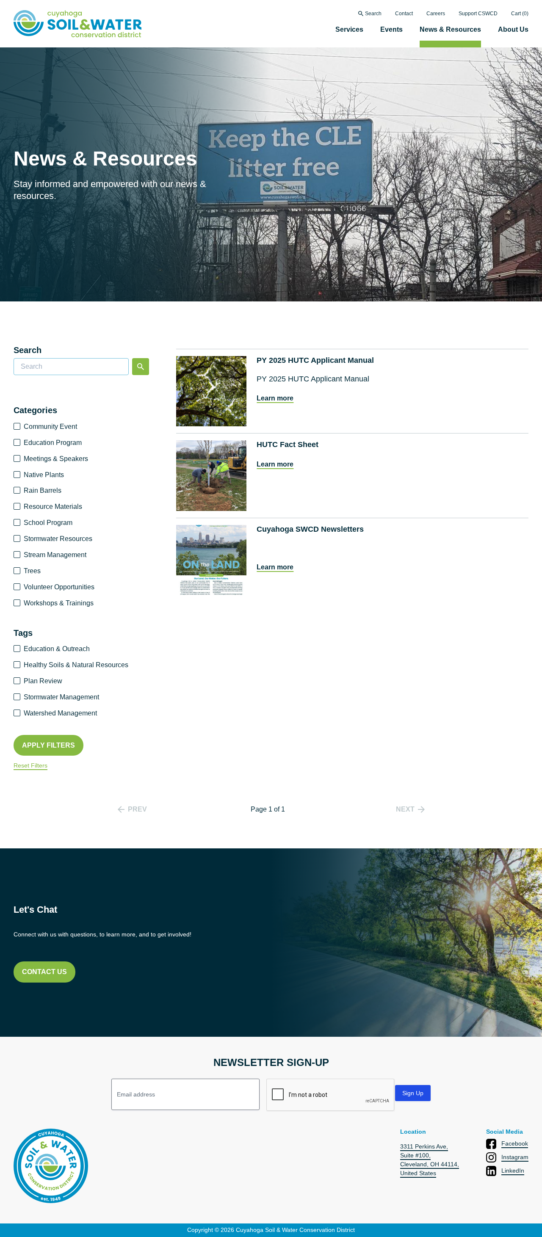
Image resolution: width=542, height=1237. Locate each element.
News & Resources (450, 29)
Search (373, 14)
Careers (435, 14)
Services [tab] (349, 29)
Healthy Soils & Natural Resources (76, 664)
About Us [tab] (513, 29)
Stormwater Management (61, 697)
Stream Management (55, 554)
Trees (32, 570)
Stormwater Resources (58, 538)
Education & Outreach (57, 648)
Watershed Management (60, 713)
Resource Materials (53, 506)
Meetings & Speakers (56, 458)
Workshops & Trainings (59, 603)
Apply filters (48, 745)
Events (391, 29)
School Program (48, 522)
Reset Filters (30, 765)
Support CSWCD (478, 14)
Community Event (50, 426)
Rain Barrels (42, 490)
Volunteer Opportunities (59, 587)
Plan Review (43, 681)
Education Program (53, 442)
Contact (404, 14)
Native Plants (44, 474)
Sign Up (412, 1093)
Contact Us (44, 971)
